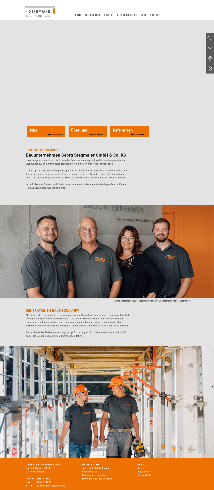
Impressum (143, 471)
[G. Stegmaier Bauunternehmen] (40, 8)
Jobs (144, 15)
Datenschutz (144, 475)
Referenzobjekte (127, 15)
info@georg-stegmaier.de (51, 485)
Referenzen (129, 131)
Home (78, 15)
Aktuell (109, 15)
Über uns (87, 131)
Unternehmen (93, 15)
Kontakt (155, 15)
